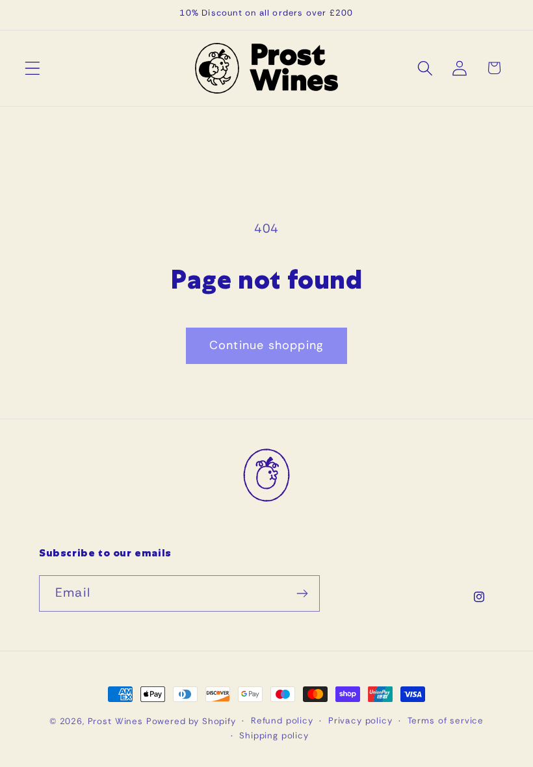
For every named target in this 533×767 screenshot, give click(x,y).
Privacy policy (360, 720)
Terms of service (446, 720)
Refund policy (282, 720)
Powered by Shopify (191, 721)
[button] (33, 68)
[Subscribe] (302, 593)
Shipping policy (274, 735)
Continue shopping (266, 345)
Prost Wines (115, 721)
